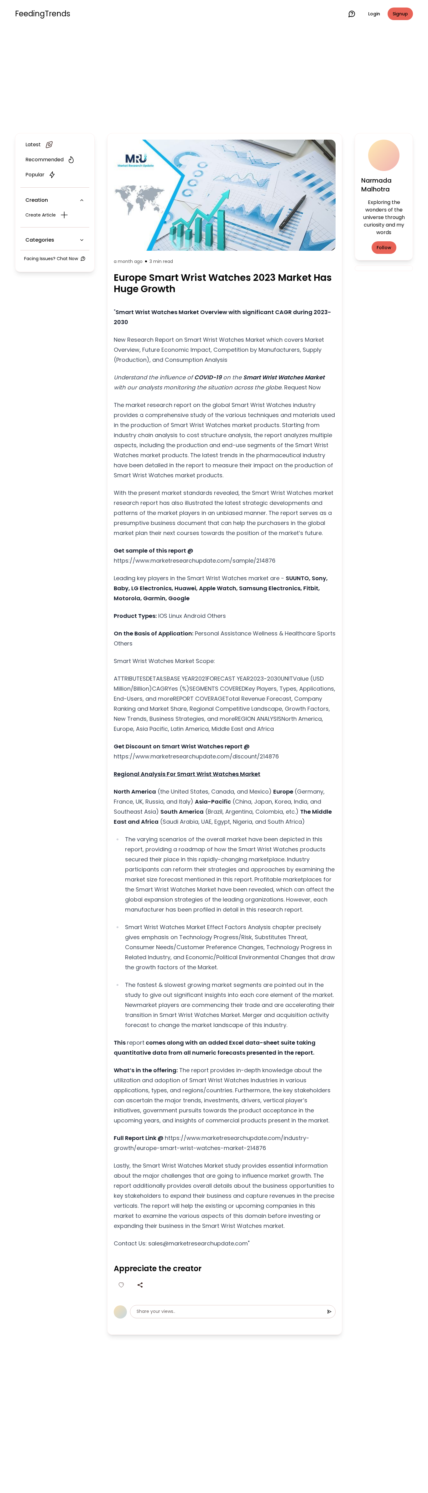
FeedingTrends (42, 14)
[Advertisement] (214, 79)
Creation (36, 200)
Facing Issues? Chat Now (51, 258)
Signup (400, 14)
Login (374, 14)
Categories (39, 239)
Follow (384, 247)
